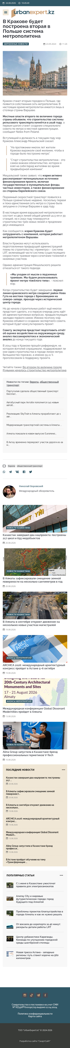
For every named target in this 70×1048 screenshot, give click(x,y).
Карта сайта (35, 1016)
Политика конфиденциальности (35, 1013)
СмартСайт (44, 1041)
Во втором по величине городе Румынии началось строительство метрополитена (34, 369)
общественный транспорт (29, 466)
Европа (34, 381)
